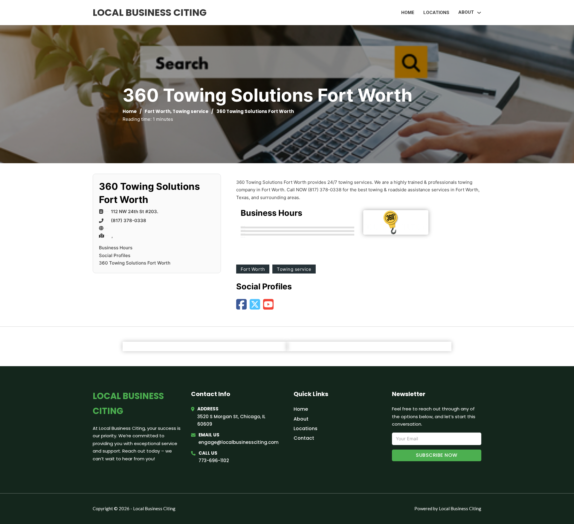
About (301, 418)
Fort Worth (157, 111)
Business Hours (115, 247)
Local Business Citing (150, 12)
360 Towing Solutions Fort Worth (134, 263)
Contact (304, 438)
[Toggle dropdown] (479, 12)
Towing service (190, 111)
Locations (436, 12)
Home (407, 12)
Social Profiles (114, 255)
